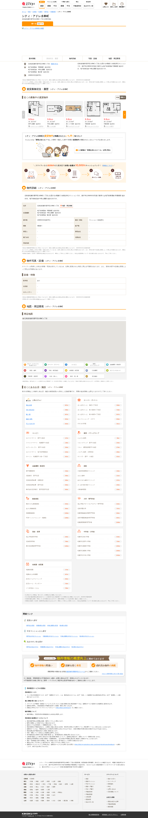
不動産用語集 (112, 804)
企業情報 (123, 814)
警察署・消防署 (33, 376)
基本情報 (32, 58)
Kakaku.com (31, 815)
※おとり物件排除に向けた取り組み (112, 673)
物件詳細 (72, 58)
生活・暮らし (54, 376)
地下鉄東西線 (32, 72)
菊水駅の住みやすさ (78, 647)
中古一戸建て (90, 789)
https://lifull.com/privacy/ (63, 707)
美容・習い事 (74, 376)
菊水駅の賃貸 (64, 625)
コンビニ (74, 364)
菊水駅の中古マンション (87, 636)
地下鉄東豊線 (32, 67)
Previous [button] (23, 115)
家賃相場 (110, 806)
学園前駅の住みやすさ (47, 647)
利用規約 (110, 784)
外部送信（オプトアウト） (110, 814)
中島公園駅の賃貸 (52, 625)
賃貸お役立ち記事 (113, 801)
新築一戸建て (90, 786)
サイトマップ (112, 781)
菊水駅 (40, 72)
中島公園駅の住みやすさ (62, 647)
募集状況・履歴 (52, 58)
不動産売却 (77, 6)
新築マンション (90, 781)
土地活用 (88, 797)
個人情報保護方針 (94, 814)
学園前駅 (41, 67)
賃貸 (42, 6)
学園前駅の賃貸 (41, 625)
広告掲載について (113, 791)
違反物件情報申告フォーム (75, 671)
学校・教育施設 (53, 370)
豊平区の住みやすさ (32, 647)
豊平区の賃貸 (30, 625)
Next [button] (124, 115)
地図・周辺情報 (67, 206)
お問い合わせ (112, 789)
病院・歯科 (33, 370)
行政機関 (94, 370)
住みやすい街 (88, 6)
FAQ (109, 786)
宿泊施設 (94, 376)
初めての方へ (112, 779)
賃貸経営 (88, 799)
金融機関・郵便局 (115, 364)
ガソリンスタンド (115, 370)
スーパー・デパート (54, 364)
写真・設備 (93, 58)
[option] (36, 114)
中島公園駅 (41, 69)
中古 (55, 6)
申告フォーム (35, 83)
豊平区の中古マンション (33, 636)
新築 (49, 6)
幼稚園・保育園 (74, 370)
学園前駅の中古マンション (51, 636)
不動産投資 (89, 794)
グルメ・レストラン (33, 364)
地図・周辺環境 (114, 58)
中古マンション (90, 784)
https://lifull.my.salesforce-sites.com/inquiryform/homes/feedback (94, 744)
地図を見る (54, 64)
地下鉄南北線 (32, 69)
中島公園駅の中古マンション (69, 636)
